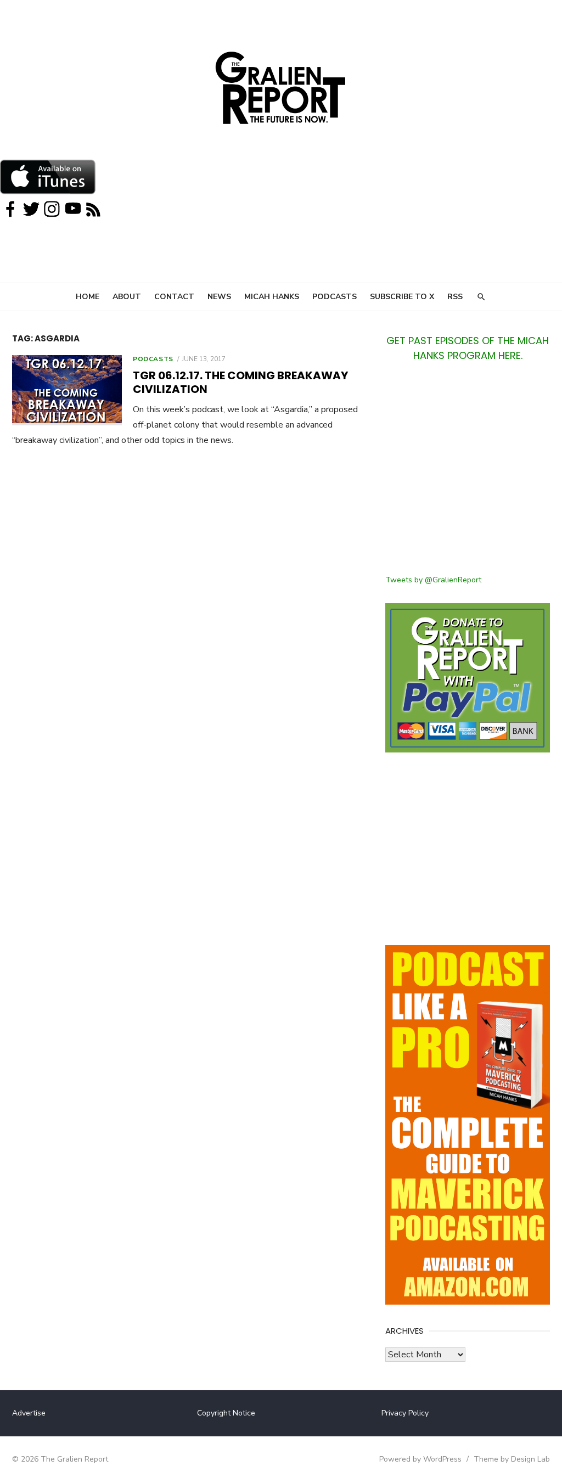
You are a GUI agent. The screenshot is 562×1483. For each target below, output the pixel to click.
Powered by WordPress (420, 1459)
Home (87, 296)
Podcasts (334, 296)
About (127, 296)
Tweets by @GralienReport (433, 580)
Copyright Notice (226, 1413)
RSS (455, 296)
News (219, 296)
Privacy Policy (405, 1413)
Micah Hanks (271, 296)
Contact (174, 296)
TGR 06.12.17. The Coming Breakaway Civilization (240, 382)
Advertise (29, 1413)
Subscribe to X (402, 296)
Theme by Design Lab (512, 1459)
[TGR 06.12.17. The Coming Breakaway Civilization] (67, 390)
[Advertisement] (467, 474)
